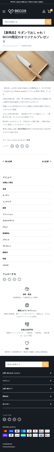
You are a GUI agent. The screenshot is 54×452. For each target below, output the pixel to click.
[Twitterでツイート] (22, 146)
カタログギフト (9, 220)
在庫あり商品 (8, 182)
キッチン (6, 195)
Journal (5, 265)
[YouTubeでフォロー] (19, 279)
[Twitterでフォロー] (9, 279)
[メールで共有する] (27, 146)
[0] (49, 11)
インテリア (7, 201)
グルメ (5, 227)
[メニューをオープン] (4, 11)
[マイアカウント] (44, 11)
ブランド (6, 240)
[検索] (48, 22)
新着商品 (6, 233)
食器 (4, 189)
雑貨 (4, 208)
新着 (28, 140)
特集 (4, 259)
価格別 (5, 252)
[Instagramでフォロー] (14, 279)
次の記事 (45, 161)
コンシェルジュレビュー (10, 46)
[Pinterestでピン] (17, 146)
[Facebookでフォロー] (4, 279)
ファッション (8, 214)
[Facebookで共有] (12, 146)
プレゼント (7, 246)
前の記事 (8, 161)
